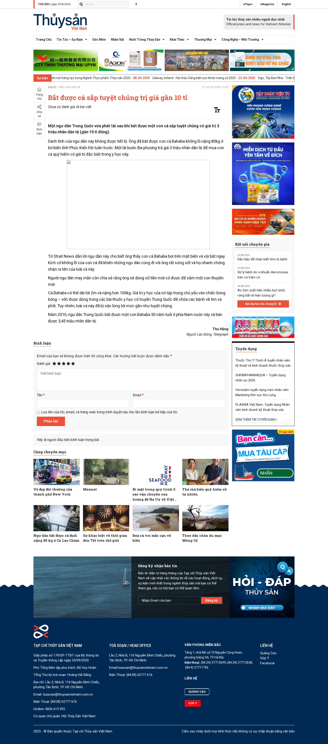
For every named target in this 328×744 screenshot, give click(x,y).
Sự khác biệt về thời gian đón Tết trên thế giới (105, 538)
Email (138, 395)
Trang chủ (44, 39)
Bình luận (39, 131)
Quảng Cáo (268, 653)
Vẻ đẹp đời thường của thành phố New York (52, 492)
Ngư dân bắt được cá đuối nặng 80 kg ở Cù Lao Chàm (56, 538)
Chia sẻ (39, 114)
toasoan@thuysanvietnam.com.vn (68, 694)
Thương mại (203, 39)
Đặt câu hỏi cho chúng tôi (261, 303)
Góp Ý (264, 658)
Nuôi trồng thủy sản (144, 39)
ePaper (248, 4)
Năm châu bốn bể (69, 87)
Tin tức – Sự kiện (70, 39)
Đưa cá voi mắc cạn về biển (152, 538)
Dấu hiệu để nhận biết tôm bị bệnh (262, 259)
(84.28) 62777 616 (64, 702)
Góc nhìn (99, 39)
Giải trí (52, 87)
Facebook (267, 663)
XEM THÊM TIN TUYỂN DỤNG (255, 419)
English (286, 4)
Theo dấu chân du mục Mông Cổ (202, 538)
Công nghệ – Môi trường (240, 39)
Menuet (90, 489)
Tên (41, 395)
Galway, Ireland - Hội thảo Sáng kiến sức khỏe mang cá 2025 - (166, 78)
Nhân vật (117, 39)
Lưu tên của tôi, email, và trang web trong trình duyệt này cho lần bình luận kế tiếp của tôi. (109, 412)
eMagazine (267, 4)
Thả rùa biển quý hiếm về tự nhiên (204, 492)
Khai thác (177, 39)
